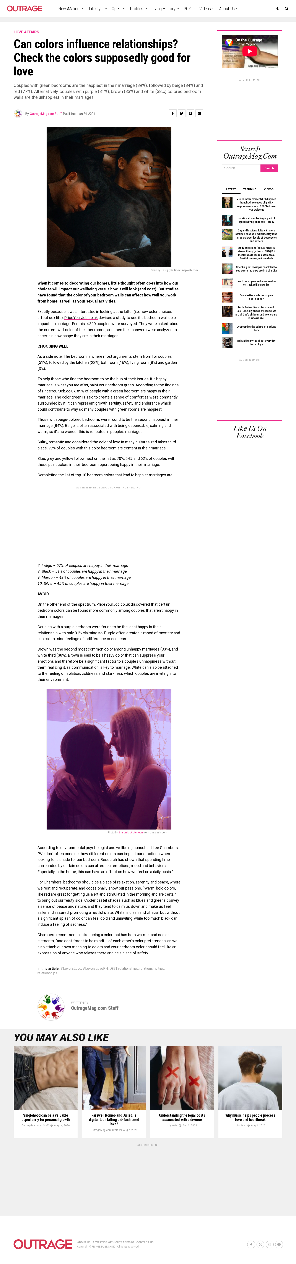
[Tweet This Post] (181, 113)
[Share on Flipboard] (190, 113)
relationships (47, 973)
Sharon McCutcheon (130, 832)
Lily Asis (172, 1125)
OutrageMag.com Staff (46, 114)
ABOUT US (83, 1242)
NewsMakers (69, 8)
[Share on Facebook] (173, 113)
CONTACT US (144, 1242)
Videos (205, 8)
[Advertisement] (109, 521)
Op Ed (117, 8)
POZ (187, 8)
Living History (163, 8)
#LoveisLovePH (95, 968)
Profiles (136, 8)
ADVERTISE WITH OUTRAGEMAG (113, 1242)
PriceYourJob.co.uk (81, 317)
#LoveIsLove (71, 968)
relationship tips (152, 968)
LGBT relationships (123, 968)
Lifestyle (96, 8)
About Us (227, 8)
